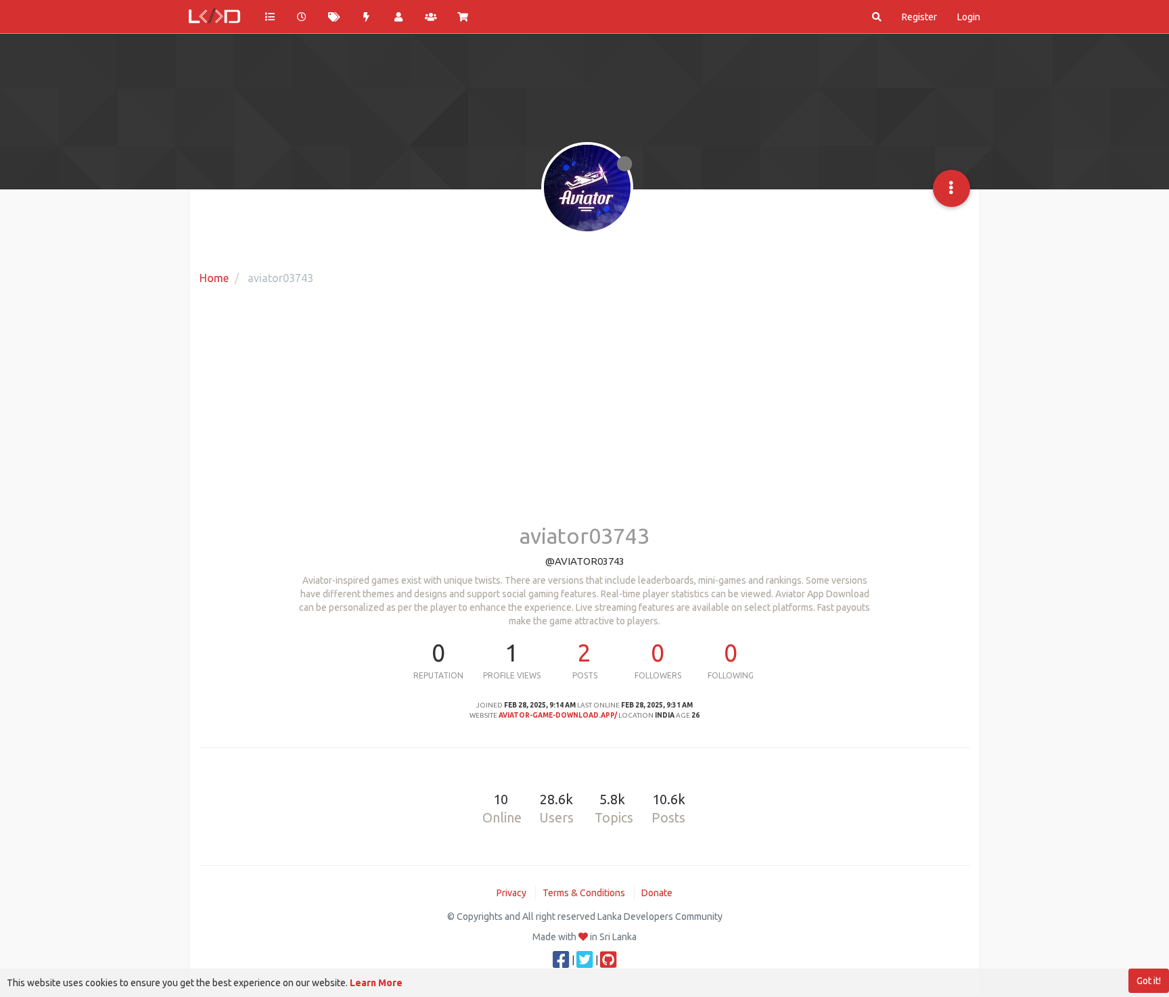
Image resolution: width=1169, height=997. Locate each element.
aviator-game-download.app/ (558, 715)
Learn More (376, 982)
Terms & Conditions (584, 892)
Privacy (511, 892)
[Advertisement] (584, 416)
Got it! (1149, 980)
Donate (656, 892)
